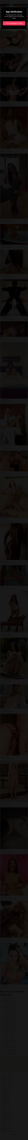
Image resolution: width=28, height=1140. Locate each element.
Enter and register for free (14, 23)
